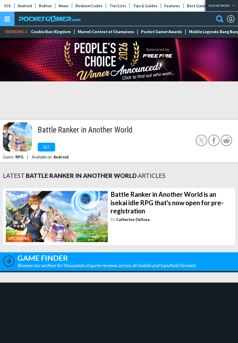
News (63, 5)
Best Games (197, 5)
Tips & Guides (145, 5)
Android (25, 5)
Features (172, 5)
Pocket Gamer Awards (161, 32)
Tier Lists (117, 5)
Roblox (45, 5)
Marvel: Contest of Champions (106, 32)
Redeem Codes (88, 5)
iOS (7, 5)
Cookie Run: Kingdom (51, 32)
